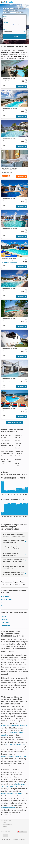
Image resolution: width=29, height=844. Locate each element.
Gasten (5, 29)
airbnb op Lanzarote (8, 808)
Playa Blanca (5, 596)
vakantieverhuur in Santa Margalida (14, 726)
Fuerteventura (6, 625)
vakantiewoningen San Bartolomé (13, 793)
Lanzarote (4, 619)
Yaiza (3, 606)
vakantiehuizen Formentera (15, 744)
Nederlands (22, 831)
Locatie (5, 16)
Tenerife (4, 616)
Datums (5, 22)
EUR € (5, 835)
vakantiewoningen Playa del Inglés (13, 756)
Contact (3, 842)
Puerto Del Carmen (6, 599)
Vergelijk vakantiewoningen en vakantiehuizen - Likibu (7, 1)
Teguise (3, 603)
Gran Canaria (5, 622)
